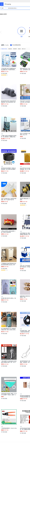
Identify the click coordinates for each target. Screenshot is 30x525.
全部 (2, 8)
